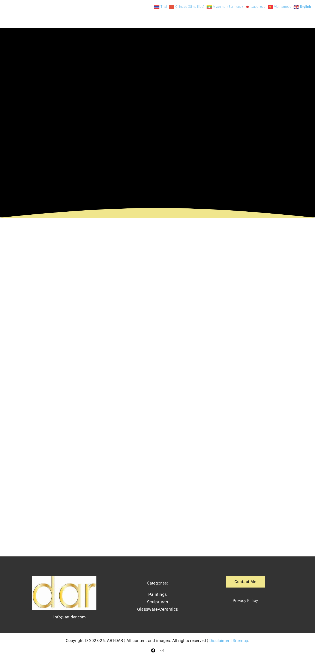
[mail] (162, 650)
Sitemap (240, 640)
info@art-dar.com (69, 617)
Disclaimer (219, 640)
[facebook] (153, 650)
